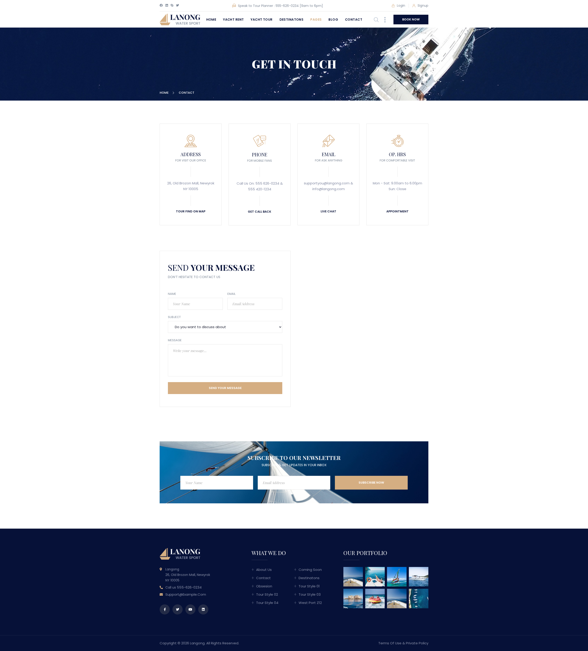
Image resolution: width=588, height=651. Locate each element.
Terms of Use (389, 643)
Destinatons (292, 19)
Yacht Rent (233, 19)
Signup (422, 5)
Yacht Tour (261, 19)
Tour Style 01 (309, 586)
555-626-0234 (287, 5)
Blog (333, 19)
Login (400, 5)
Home (211, 19)
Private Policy (417, 643)
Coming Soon (310, 569)
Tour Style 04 (267, 602)
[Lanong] (180, 19)
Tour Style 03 (310, 594)
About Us (264, 569)
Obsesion (264, 586)
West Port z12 (310, 602)
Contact (353, 19)
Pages (316, 19)
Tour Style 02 (267, 594)
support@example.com (185, 594)
